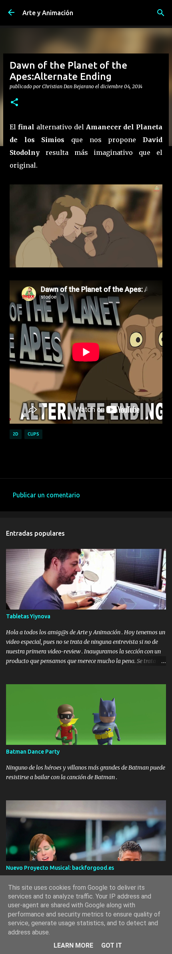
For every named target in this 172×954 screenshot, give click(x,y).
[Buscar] (161, 12)
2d (15, 433)
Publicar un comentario (46, 495)
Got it (111, 945)
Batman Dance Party (33, 751)
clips (33, 433)
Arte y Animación (47, 12)
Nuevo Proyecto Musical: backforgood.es (60, 868)
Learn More (73, 945)
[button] (14, 102)
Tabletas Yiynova (28, 616)
